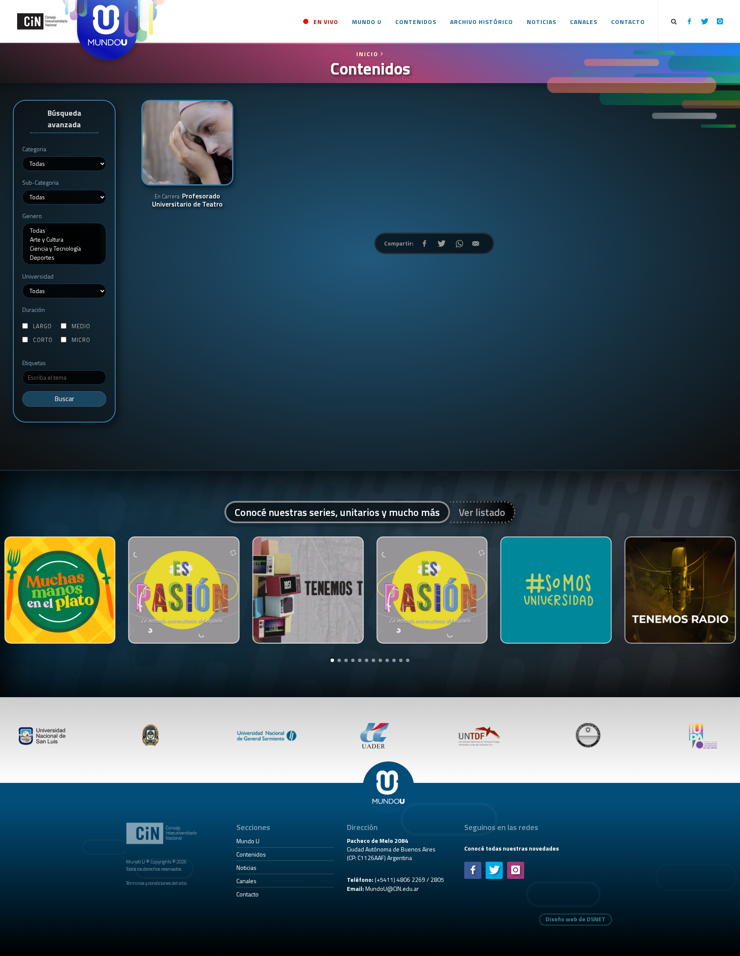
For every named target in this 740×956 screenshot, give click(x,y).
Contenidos (251, 854)
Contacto (247, 894)
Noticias (246, 867)
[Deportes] (64, 257)
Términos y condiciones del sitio (156, 883)
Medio (81, 326)
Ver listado (482, 512)
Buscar (64, 399)
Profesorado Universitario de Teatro (187, 200)
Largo (42, 326)
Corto (43, 340)
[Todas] (64, 230)
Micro (81, 340)
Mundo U (248, 840)
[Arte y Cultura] (64, 239)
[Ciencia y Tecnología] (64, 248)
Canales (246, 880)
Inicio (368, 53)
